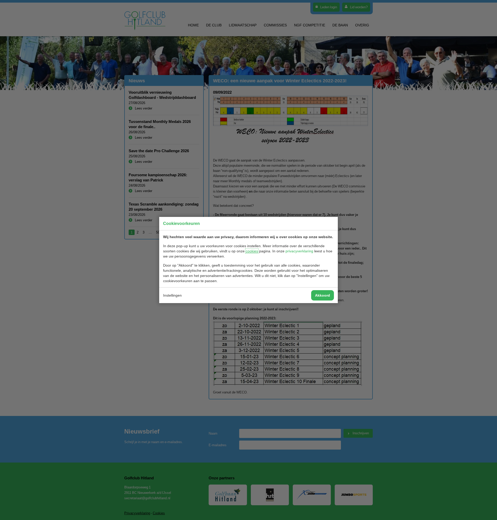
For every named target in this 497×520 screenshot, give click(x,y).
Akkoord (322, 295)
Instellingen (172, 295)
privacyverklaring (299, 251)
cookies (252, 251)
